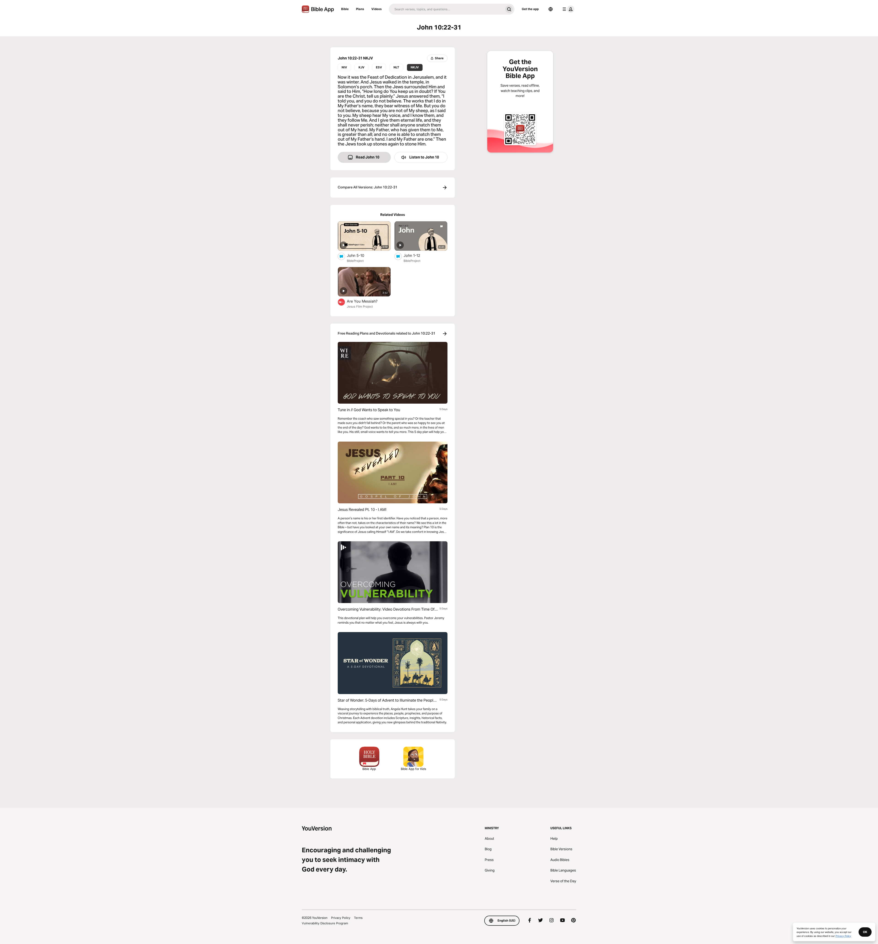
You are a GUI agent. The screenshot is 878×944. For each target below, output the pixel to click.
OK (865, 932)
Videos (376, 9)
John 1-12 (417, 255)
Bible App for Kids (413, 769)
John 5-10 (360, 255)
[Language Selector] (550, 9)
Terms (358, 918)
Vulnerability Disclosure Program (325, 923)
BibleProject (355, 261)
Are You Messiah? (367, 301)
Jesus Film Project (360, 306)
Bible (345, 9)
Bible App (369, 769)
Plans (360, 9)
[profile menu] (567, 9)
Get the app (530, 9)
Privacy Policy (340, 918)
